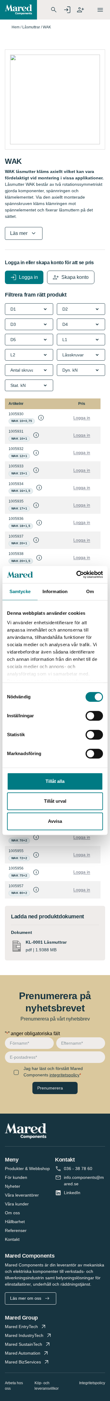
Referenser (16, 1230)
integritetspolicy (64, 1074)
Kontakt (12, 1239)
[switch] (94, 716)
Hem (16, 27)
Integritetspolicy (92, 1383)
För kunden (16, 1177)
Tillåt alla (55, 781)
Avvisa (55, 821)
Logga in (81, 417)
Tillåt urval (55, 801)
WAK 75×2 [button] (19, 875)
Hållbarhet (15, 1221)
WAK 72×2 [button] (19, 858)
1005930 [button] (16, 414)
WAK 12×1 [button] (19, 456)
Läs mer (19, 233)
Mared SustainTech (23, 1344)
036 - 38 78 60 (78, 1168)
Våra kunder (17, 1203)
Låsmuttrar (31, 27)
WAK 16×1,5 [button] (20, 490)
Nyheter (12, 1186)
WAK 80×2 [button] (19, 893)
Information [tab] (55, 591)
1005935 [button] (16, 501)
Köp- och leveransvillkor (47, 1386)
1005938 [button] (16, 554)
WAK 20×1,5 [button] (20, 561)
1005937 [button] (16, 536)
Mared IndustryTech (24, 1335)
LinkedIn (72, 1192)
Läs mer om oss (25, 1298)
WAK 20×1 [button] (19, 543)
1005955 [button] (16, 851)
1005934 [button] (16, 484)
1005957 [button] (16, 886)
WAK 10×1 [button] (19, 438)
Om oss (12, 1212)
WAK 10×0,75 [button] (21, 421)
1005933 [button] (16, 466)
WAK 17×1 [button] (19, 508)
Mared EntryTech (21, 1326)
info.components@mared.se (84, 1180)
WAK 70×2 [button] (19, 840)
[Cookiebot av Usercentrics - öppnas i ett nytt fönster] (77, 574)
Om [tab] (90, 591)
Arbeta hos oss (14, 1386)
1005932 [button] (16, 449)
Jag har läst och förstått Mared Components (53, 1071)
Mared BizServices (23, 1362)
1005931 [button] (16, 431)
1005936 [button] (16, 519)
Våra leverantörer (22, 1195)
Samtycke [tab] (20, 591)
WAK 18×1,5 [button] (20, 526)
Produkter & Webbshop (27, 1168)
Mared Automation (22, 1353)
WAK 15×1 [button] (19, 473)
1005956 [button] (16, 868)
